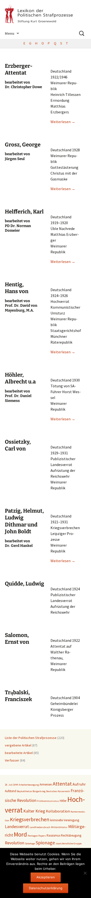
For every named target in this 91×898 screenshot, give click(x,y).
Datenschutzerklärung (45, 888)
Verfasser (12, 760)
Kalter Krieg (34, 811)
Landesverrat (17, 826)
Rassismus (53, 835)
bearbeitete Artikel (19, 753)
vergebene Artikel (18, 745)
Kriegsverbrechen (30, 819)
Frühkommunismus (48, 801)
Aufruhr (79, 784)
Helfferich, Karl (24, 220)
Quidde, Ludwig (24, 583)
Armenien (46, 784)
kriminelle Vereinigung (64, 820)
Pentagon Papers (37, 835)
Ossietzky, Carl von (18, 445)
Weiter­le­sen (62, 121)
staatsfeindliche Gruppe (69, 843)
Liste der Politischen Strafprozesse (31, 738)
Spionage (45, 842)
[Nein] (85, 873)
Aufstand (10, 791)
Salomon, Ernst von (17, 638)
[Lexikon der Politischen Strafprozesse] (45, 14)
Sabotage (30, 843)
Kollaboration (58, 811)
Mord (20, 834)
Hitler (63, 801)
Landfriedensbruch (40, 827)
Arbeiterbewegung (29, 784)
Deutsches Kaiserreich (58, 791)
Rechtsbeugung (71, 835)
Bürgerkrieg (39, 791)
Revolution (14, 843)
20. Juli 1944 (11, 784)
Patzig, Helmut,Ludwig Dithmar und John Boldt (24, 528)
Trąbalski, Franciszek (18, 696)
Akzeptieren (45, 877)
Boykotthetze (24, 791)
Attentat (62, 783)
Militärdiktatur (59, 827)
